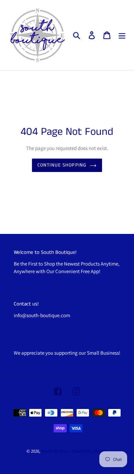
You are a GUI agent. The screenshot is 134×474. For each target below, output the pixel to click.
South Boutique (55, 451)
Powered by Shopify (89, 451)
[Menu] (122, 35)
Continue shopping (61, 165)
